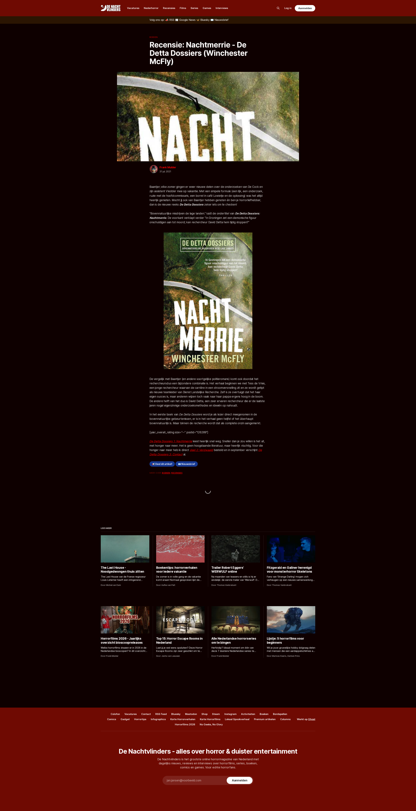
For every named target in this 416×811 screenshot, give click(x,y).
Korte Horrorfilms (210, 719)
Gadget (125, 719)
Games (207, 8)
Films (183, 8)
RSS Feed (161, 714)
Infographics (158, 719)
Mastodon (191, 714)
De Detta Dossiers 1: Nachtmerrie (171, 441)
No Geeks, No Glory (211, 724)
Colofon (115, 714)
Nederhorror (151, 8)
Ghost (311, 719)
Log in (288, 8)
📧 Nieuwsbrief (186, 464)
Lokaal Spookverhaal (237, 719)
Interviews (222, 8)
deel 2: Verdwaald (201, 450)
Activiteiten (248, 714)
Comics (111, 719)
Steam (216, 714)
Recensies (169, 8)
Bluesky (176, 714)
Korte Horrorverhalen (182, 719)
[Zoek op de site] (278, 8)
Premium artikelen (265, 719)
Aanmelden (305, 8)
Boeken (154, 37)
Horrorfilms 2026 (185, 724)
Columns (285, 719)
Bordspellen (280, 714)
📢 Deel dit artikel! (162, 464)
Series (194, 8)
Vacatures (133, 8)
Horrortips (140, 719)
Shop (205, 714)
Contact (146, 714)
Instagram (230, 714)
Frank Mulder (168, 167)
